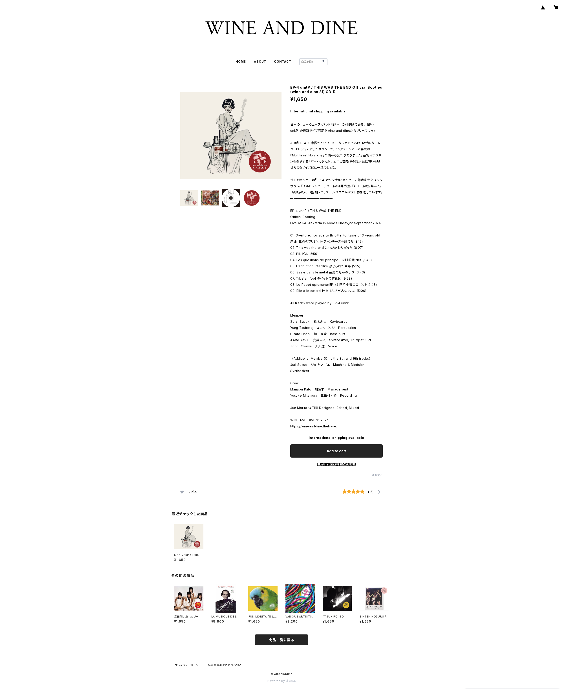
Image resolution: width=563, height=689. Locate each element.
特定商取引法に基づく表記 (224, 665)
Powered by (276, 681)
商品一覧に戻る (281, 640)
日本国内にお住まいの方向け (336, 464)
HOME (241, 61)
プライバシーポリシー (188, 665)
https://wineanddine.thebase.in (315, 426)
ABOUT (260, 61)
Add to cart (337, 451)
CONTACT (282, 61)
